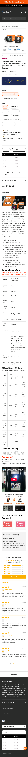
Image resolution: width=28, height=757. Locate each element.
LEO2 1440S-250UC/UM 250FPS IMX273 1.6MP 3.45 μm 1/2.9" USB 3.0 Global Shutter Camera (13, 25)
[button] (22, 12)
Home (3, 23)
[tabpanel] (14, 362)
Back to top (14, 674)
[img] (5, 587)
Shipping (4, 74)
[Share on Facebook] (10, 186)
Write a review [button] (14, 577)
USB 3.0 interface (11, 218)
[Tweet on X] (6, 186)
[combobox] (14, 18)
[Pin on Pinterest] (13, 186)
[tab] (5, 192)
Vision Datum (5, 56)
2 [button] (13, 664)
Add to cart (19, 150)
